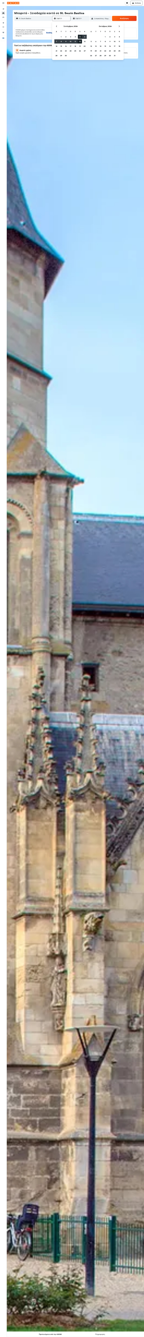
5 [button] (91, 41)
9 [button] (65, 41)
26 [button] (80, 51)
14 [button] (56, 46)
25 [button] (75, 51)
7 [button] (56, 41)
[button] (3, 3)
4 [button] (75, 37)
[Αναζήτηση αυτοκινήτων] (3, 17)
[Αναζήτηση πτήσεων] (3, 9)
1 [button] (105, 37)
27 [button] (85, 51)
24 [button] (70, 51)
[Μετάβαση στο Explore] (3, 23)
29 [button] (61, 56)
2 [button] (65, 37)
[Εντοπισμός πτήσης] (3, 27)
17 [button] (70, 46)
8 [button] (61, 41)
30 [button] (66, 56)
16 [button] (66, 46)
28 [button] (56, 56)
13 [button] (84, 41)
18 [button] (75, 46)
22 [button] (61, 51)
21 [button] (56, 51)
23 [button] (66, 51)
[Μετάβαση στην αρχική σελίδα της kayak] (13, 3)
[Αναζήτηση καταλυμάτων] (3, 13)
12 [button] (80, 41)
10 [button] (70, 41)
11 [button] (75, 41)
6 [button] (84, 37)
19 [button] (80, 46)
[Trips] (3, 32)
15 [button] (61, 46)
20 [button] (85, 46)
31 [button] (114, 56)
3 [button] (70, 37)
